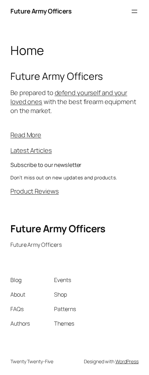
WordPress (127, 361)
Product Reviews (34, 191)
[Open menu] (134, 11)
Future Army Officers (40, 11)
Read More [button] (25, 134)
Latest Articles (31, 150)
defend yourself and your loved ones (68, 97)
